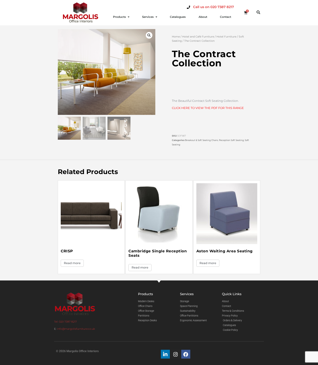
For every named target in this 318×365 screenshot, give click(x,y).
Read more (72, 263)
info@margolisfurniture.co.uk (76, 328)
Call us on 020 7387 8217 (213, 7)
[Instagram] (175, 354)
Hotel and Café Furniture (198, 36)
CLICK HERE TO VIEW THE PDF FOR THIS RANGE (208, 108)
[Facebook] (185, 354)
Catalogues (178, 17)
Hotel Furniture (226, 36)
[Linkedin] (165, 354)
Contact (225, 17)
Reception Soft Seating (231, 140)
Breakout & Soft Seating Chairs (201, 140)
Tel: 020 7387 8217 (65, 321)
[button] (258, 12)
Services (148, 17)
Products (119, 17)
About (203, 17)
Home (176, 36)
